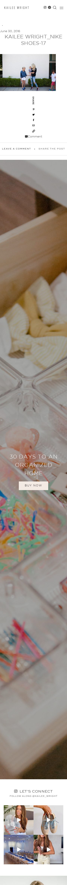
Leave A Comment (16, 149)
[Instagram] (30, 831)
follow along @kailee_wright (34, 796)
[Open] (19, 820)
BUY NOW (33, 485)
